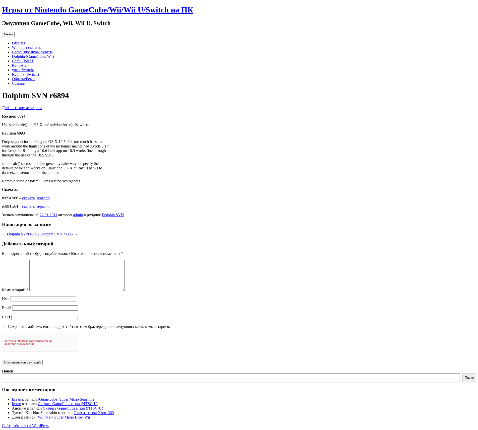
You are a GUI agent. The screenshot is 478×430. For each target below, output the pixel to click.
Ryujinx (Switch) (25, 74)
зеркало (43, 198)
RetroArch (20, 65)
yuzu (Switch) (23, 70)
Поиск (7, 371)
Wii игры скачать (26, 47)
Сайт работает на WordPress (25, 426)
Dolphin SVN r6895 (59, 234)
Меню (8, 34)
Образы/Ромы (23, 79)
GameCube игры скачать (32, 52)
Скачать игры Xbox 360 (94, 413)
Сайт (6, 317)
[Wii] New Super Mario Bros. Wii (63, 417)
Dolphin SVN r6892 (20, 234)
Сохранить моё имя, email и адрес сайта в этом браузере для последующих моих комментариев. (89, 326)
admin (78, 215)
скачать (28, 198)
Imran (16, 399)
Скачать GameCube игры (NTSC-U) (68, 404)
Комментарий (15, 290)
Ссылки (18, 83)
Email (6, 308)
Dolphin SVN (113, 215)
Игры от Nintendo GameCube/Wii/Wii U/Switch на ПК (97, 9)
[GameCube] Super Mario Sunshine (66, 399)
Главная (18, 43)
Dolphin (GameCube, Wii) (33, 56)
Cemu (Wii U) (23, 61)
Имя (5, 298)
